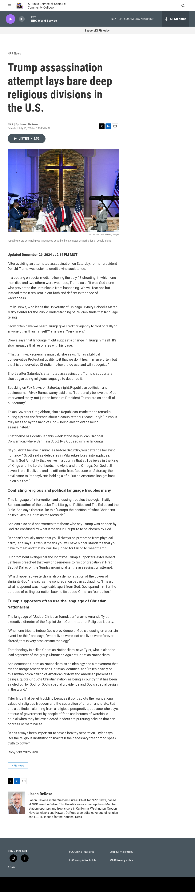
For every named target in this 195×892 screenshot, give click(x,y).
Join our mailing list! (121, 851)
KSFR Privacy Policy (121, 860)
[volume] (22, 19)
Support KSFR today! (97, 30)
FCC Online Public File (81, 851)
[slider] (28, 19)
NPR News (14, 53)
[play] (10, 19)
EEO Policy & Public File (82, 860)
